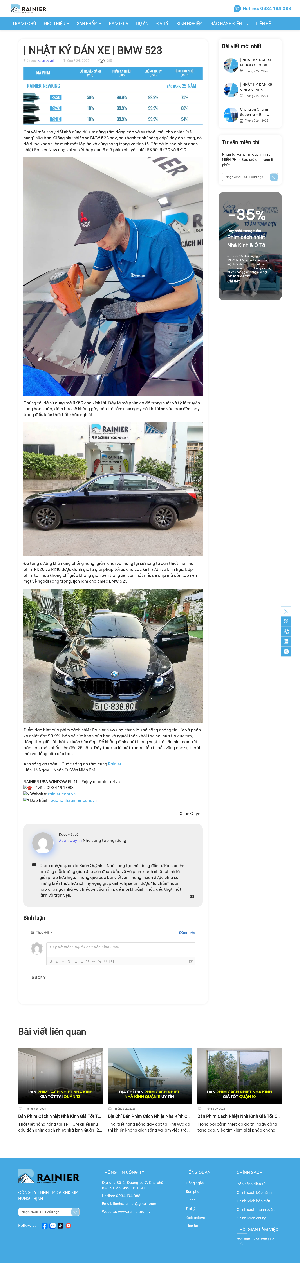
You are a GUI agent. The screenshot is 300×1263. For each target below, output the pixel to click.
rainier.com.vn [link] (62, 793)
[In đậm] (51, 961)
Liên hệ (263, 23)
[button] (286, 651)
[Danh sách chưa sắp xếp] (81, 961)
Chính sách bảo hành (254, 1192)
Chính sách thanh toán (256, 1209)
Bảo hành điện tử (251, 1184)
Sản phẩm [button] (87, 23)
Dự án (142, 23)
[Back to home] (28, 8)
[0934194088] (286, 631)
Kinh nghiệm (189, 23)
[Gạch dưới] (63, 961)
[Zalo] (286, 641)
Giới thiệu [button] (54, 23)
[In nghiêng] (57, 961)
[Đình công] (69, 961)
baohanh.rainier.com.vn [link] (74, 800)
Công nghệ (195, 1183)
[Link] (100, 961)
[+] (111, 961)
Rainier (114, 763)
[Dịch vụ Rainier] (286, 621)
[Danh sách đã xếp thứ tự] (75, 961)
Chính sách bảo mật (253, 1201)
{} (105, 961)
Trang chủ (24, 23)
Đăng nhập (186, 933)
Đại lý (162, 23)
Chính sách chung (251, 1218)
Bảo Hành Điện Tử (229, 23)
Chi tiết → (235, 281)
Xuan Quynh (191, 813)
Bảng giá (118, 23)
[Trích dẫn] (88, 961)
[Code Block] (94, 961)
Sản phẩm (194, 1191)
